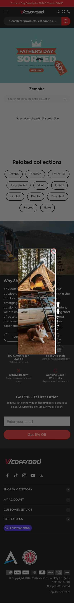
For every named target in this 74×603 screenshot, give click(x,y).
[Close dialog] (53, 251)
